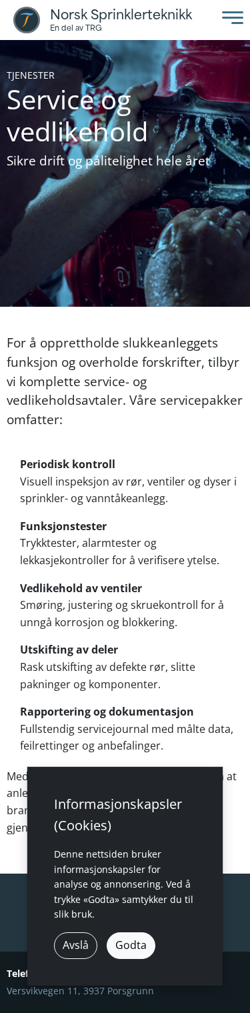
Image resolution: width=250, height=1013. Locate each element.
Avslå (76, 945)
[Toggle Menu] (229, 20)
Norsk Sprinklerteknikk (121, 15)
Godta (131, 945)
